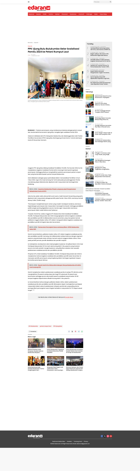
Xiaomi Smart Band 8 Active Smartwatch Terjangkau (103, 96)
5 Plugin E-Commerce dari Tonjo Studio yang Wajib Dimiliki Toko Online (102, 153)
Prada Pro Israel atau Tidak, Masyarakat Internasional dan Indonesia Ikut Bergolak (103, 175)
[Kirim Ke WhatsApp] (82, 331)
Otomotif (81, 14)
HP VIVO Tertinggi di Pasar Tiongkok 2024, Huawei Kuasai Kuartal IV (102, 111)
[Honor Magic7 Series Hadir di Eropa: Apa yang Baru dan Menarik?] (90, 134)
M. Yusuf (33, 54)
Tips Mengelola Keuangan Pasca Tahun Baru (102, 161)
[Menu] (29, 1)
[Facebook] (102, 436)
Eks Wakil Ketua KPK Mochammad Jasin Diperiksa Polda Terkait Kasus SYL (100, 83)
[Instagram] (108, 436)
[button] (110, 1)
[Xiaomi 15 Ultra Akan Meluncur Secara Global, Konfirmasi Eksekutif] (90, 105)
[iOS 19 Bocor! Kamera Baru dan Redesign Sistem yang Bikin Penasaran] (90, 141)
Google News (69, 297)
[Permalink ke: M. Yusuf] (29, 55)
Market (57, 14)
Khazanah (65, 14)
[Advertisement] (70, 28)
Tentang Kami (78, 441)
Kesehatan (73, 14)
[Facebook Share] (69, 331)
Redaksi (69, 441)
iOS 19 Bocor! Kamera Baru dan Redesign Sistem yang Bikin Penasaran (103, 140)
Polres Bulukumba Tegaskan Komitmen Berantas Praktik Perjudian (55, 351)
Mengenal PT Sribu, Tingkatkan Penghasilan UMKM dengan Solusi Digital (103, 168)
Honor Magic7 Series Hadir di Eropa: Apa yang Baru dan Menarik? (103, 133)
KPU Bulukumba (33, 326)
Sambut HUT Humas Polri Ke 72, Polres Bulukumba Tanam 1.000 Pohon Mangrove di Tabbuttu (99, 66)
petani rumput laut (45, 326)
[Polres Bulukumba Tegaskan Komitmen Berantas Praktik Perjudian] (55, 343)
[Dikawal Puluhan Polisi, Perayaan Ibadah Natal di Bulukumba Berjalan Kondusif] (36, 343)
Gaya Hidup (103, 14)
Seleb (96, 14)
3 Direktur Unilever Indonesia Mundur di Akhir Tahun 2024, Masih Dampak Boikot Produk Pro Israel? (103, 199)
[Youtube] (111, 436)
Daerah (38, 14)
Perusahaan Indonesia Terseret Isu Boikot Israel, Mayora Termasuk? (102, 194)
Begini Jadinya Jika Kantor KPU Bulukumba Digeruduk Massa (99, 54)
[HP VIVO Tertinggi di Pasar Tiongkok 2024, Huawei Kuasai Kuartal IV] (90, 112)
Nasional (31, 14)
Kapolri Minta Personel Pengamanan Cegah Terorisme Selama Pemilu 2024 (99, 71)
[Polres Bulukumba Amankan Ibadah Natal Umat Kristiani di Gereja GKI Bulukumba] (74, 343)
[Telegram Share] (79, 331)
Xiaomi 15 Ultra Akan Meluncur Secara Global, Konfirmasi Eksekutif (102, 104)
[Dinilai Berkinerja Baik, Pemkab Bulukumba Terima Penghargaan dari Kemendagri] (36, 361)
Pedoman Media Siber (58, 441)
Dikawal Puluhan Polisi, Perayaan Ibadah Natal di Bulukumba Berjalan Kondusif (35, 351)
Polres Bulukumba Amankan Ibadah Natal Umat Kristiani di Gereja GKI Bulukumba (74, 351)
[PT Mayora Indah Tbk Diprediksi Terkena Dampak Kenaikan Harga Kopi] (90, 184)
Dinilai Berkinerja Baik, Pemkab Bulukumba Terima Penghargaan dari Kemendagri (36, 369)
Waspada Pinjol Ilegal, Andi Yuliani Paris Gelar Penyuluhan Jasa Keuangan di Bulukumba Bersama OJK (55, 369)
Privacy (86, 441)
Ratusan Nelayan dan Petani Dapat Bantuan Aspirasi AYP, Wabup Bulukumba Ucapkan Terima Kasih (74, 369)
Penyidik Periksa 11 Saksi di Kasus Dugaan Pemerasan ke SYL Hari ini (100, 60)
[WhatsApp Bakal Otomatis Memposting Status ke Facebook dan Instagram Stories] (90, 119)
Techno (51, 14)
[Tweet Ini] (72, 331)
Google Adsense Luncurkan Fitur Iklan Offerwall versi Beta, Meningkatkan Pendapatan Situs (103, 126)
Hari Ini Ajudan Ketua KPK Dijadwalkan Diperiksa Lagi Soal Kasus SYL (99, 77)
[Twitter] (105, 436)
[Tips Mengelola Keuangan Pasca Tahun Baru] (90, 162)
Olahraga (89, 14)
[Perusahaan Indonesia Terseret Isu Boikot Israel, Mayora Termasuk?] (99, 190)
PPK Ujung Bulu (57, 326)
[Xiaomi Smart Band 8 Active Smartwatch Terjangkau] (90, 97)
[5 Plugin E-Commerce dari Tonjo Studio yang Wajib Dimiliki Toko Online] (90, 154)
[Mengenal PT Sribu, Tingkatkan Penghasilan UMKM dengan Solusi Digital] (90, 169)
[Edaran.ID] (39, 8)
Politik (44, 14)
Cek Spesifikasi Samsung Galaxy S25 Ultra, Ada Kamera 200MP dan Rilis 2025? (100, 48)
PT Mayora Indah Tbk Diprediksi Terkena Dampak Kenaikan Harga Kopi (103, 183)
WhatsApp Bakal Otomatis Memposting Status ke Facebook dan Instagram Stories (103, 118)
